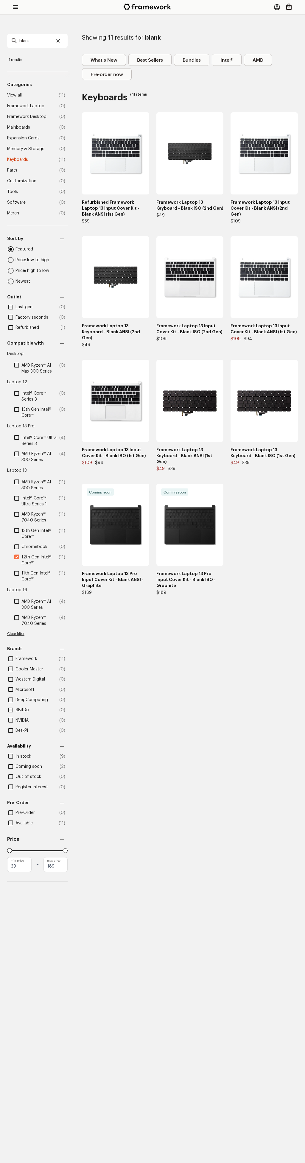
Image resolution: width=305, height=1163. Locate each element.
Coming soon (28, 767)
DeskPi (21, 730)
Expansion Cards (23, 138)
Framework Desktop (26, 117)
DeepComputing (31, 700)
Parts (12, 170)
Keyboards (17, 160)
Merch (13, 213)
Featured (24, 249)
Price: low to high (32, 260)
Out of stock (28, 777)
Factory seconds (31, 317)
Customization (21, 181)
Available (24, 823)
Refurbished (27, 328)
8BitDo (22, 710)
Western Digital (30, 679)
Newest (22, 281)
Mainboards (18, 127)
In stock (23, 756)
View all (14, 95)
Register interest (31, 787)
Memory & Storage (25, 149)
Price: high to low (32, 271)
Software (16, 202)
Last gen (23, 307)
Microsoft (25, 690)
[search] (37, 41)
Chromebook (34, 547)
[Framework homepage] (147, 7)
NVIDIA (22, 720)
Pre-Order (25, 813)
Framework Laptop (25, 106)
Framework (26, 659)
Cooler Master (29, 669)
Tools (12, 192)
